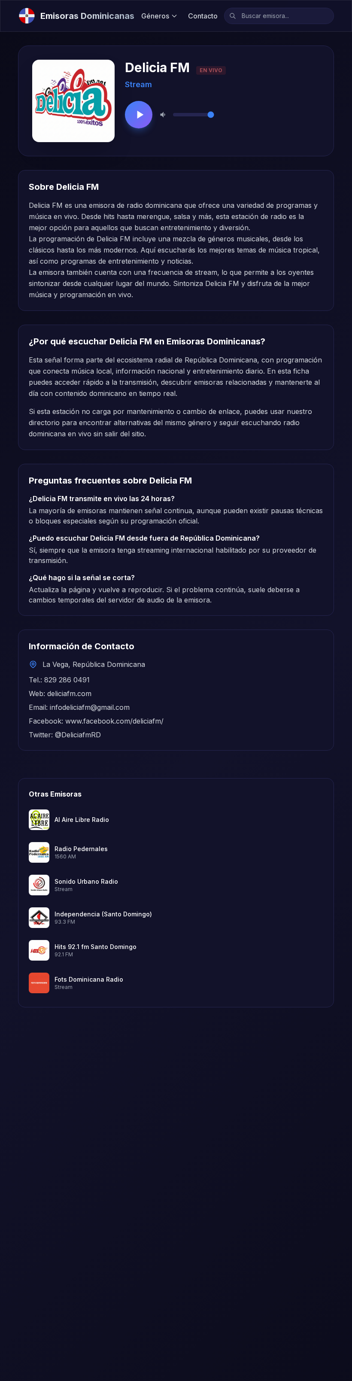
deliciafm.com (69, 693)
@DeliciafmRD (78, 734)
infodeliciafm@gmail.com (90, 707)
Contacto (203, 16)
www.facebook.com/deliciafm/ (114, 721)
